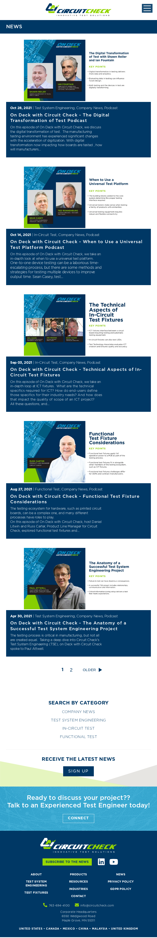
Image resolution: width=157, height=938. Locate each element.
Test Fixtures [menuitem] (36, 893)
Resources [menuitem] (78, 881)
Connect (78, 818)
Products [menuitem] (78, 874)
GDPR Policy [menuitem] (120, 889)
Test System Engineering (78, 720)
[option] (78, 691)
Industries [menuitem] (78, 889)
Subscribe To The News (67, 862)
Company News (78, 712)
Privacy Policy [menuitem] (121, 881)
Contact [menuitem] (78, 896)
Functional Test (78, 737)
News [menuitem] (121, 874)
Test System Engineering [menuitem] (36, 883)
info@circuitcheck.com (97, 905)
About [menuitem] (36, 874)
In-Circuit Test (78, 728)
